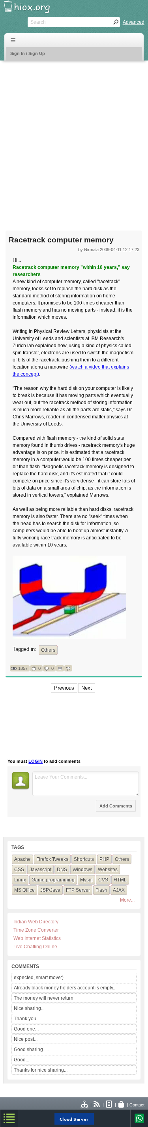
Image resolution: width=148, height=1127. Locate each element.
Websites (108, 869)
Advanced (133, 22)
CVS (103, 880)
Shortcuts (84, 859)
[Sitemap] (84, 1104)
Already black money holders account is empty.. (64, 988)
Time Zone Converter (36, 930)
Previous (64, 688)
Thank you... (27, 1018)
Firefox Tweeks (52, 859)
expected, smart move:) (39, 977)
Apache (22, 859)
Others (48, 650)
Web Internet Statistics (37, 938)
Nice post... (25, 1039)
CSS (19, 869)
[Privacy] (121, 1104)
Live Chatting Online (35, 946)
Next (86, 688)
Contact (136, 1104)
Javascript (40, 869)
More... (127, 900)
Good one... (26, 1029)
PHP (104, 859)
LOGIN (35, 761)
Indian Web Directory (35, 922)
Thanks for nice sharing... (40, 1070)
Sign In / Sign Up (27, 53)
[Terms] (109, 1104)
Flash (101, 890)
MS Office (24, 890)
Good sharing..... (31, 1049)
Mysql (86, 880)
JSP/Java (50, 890)
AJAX (119, 890)
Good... (21, 1060)
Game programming (53, 880)
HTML (120, 880)
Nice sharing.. (28, 1008)
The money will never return (43, 998)
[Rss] (97, 1104)
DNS (62, 869)
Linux (20, 880)
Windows (82, 869)
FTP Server (78, 890)
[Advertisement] (74, 140)
